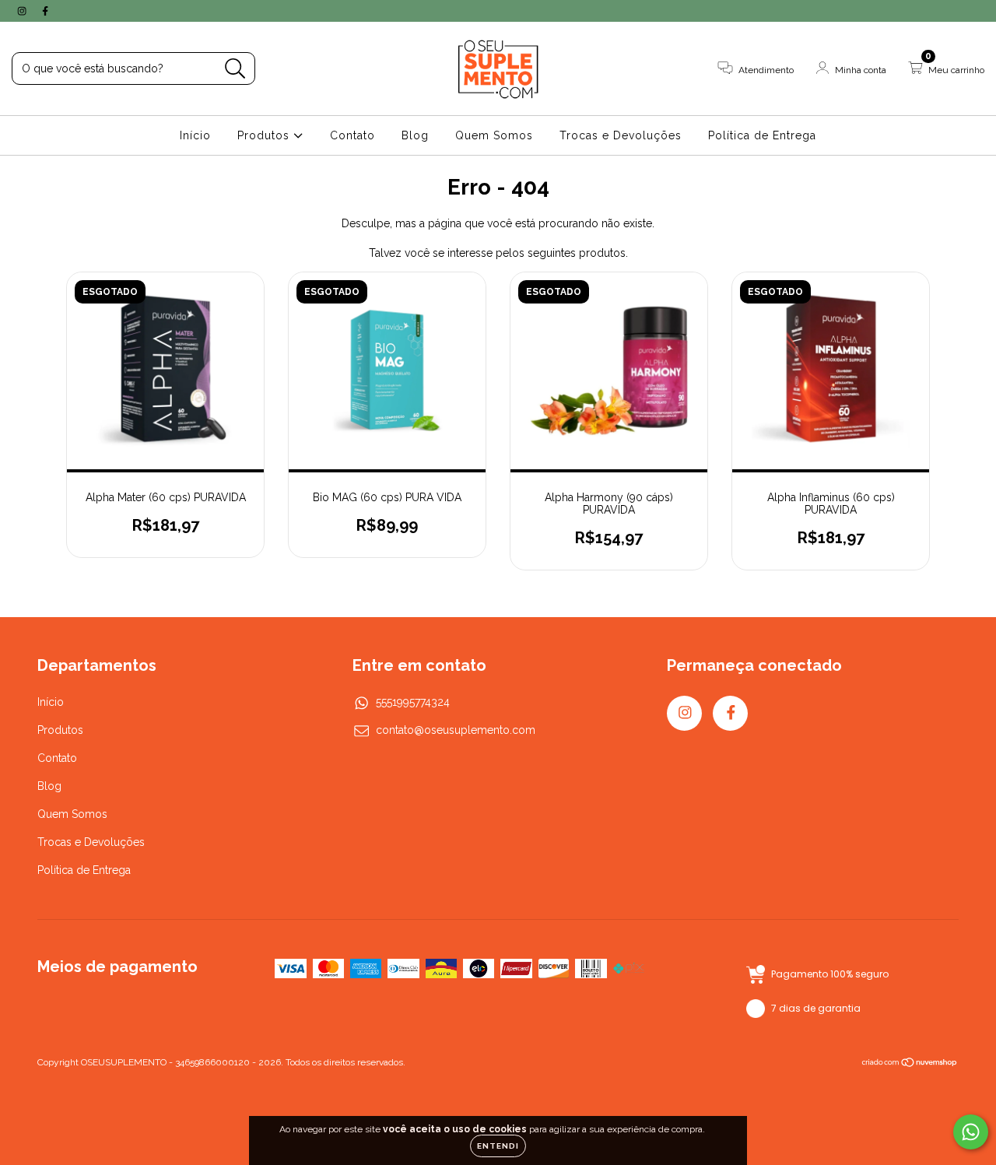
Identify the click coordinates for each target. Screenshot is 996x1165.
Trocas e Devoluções (620, 135)
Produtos (265, 135)
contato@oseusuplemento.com (455, 730)
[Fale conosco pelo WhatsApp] (970, 1131)
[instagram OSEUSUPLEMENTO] (23, 11)
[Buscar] (235, 69)
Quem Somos (494, 135)
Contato (352, 135)
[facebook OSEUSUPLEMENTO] (45, 11)
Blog (415, 135)
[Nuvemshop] (910, 1063)
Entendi (498, 1146)
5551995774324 (413, 702)
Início (195, 135)
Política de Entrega (762, 135)
